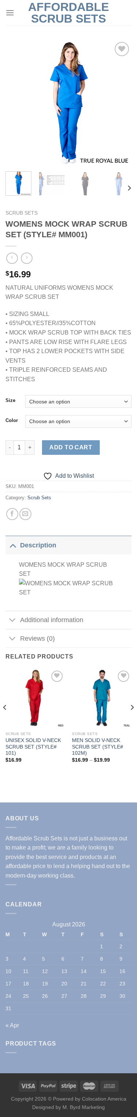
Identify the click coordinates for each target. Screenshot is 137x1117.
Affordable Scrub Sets (68, 12)
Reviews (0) (37, 638)
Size (10, 400)
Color (11, 420)
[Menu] (9, 13)
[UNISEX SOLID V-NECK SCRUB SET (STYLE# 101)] (35, 698)
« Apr (12, 1025)
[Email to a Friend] (25, 514)
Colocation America (104, 1099)
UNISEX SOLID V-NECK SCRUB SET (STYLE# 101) (33, 747)
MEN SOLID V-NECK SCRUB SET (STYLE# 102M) (97, 747)
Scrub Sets (21, 213)
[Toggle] (12, 545)
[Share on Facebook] (12, 514)
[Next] (119, 103)
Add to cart (70, 447)
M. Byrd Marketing (83, 1107)
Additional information (51, 620)
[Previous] (17, 103)
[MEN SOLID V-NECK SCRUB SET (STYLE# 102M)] (102, 698)
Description (38, 545)
